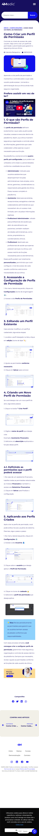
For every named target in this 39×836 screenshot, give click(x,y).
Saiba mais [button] (19, 824)
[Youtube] (27, 761)
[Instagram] (11, 761)
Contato (27, 755)
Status (18, 751)
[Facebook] (22, 761)
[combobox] (14, 15)
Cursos (27, 751)
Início (6, 28)
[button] (34, 4)
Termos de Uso (9, 769)
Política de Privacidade (27, 769)
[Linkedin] (17, 761)
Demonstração (14, 755)
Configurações (16, 28)
